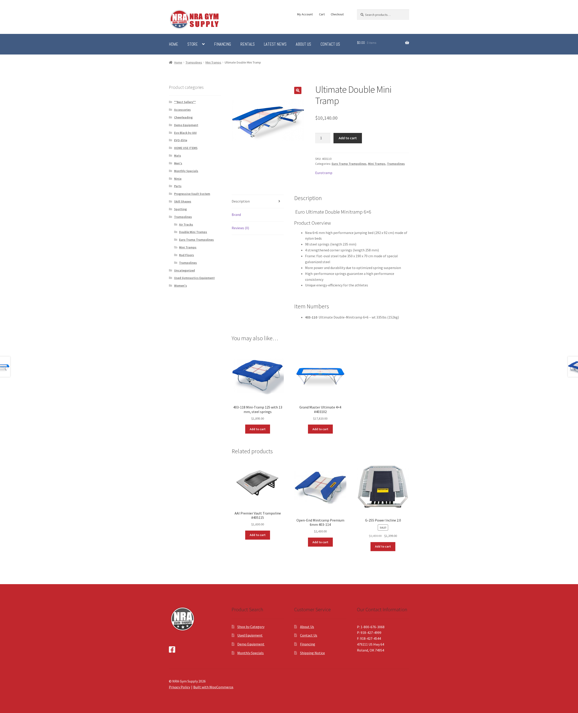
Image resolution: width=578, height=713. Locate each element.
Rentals (247, 44)
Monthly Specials (186, 171)
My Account (305, 14)
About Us (303, 44)
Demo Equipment (186, 125)
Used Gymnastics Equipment (194, 278)
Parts (178, 186)
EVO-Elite (180, 140)
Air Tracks (186, 224)
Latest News (275, 44)
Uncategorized (184, 270)
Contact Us (330, 44)
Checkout (337, 14)
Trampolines (194, 62)
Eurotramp (323, 172)
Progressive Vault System (192, 194)
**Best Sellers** (185, 102)
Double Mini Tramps (193, 232)
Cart (322, 14)
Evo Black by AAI (185, 133)
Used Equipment (250, 635)
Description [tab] (241, 201)
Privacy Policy (179, 687)
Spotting (180, 209)
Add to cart (348, 138)
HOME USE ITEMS (186, 148)
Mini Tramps (213, 62)
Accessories (182, 110)
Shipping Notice (312, 653)
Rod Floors (186, 255)
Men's (178, 163)
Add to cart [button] (258, 429)
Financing (222, 44)
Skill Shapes (182, 201)
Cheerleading (183, 117)
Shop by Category (250, 626)
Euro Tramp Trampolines (349, 164)
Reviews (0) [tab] (240, 228)
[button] (297, 90)
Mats (177, 155)
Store (192, 44)
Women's (180, 285)
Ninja (178, 179)
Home (173, 44)
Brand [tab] (236, 214)
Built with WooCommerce (213, 687)
